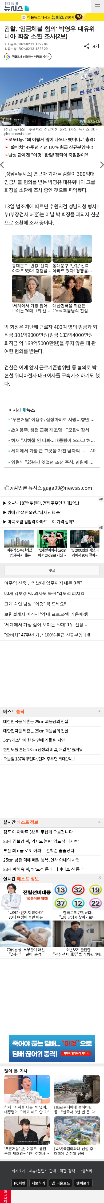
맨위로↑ (83, 1183)
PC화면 (19, 1183)
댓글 (52, 570)
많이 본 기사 (15, 1070)
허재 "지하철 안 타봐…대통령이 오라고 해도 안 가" (53, 440)
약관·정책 (67, 1170)
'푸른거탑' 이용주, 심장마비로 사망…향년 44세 (53, 419)
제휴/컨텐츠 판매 (42, 1170)
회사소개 (18, 1170)
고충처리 (85, 1170)
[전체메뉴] (97, 6)
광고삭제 (5, 1196)
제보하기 (38, 1183)
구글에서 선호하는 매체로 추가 (29, 56)
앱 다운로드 (60, 1183)
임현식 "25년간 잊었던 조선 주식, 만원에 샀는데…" (53, 462)
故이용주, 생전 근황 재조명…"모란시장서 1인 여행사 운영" (53, 430)
